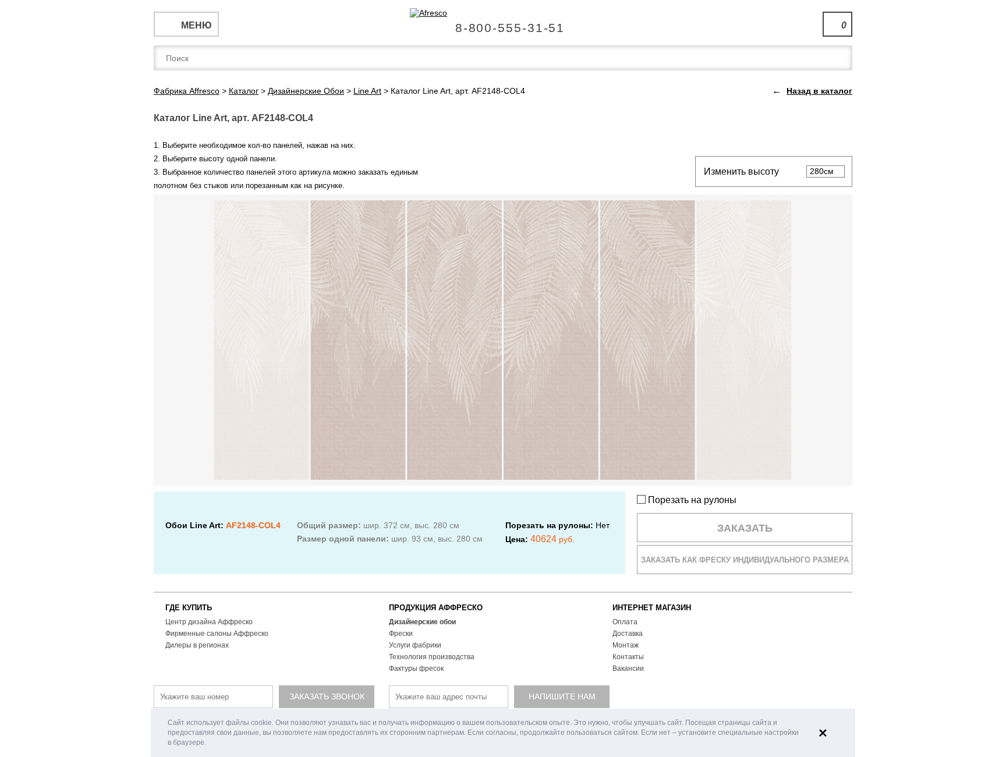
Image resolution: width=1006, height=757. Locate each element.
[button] (209, 743)
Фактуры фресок (416, 668)
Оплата (624, 622)
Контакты (628, 657)
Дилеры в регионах (197, 645)
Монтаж (625, 645)
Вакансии (628, 668)
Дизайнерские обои (422, 622)
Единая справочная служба (503, 23)
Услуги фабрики (415, 645)
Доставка (627, 633)
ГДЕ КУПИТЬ (188, 607)
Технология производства (431, 657)
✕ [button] (823, 733)
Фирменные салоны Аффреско (216, 633)
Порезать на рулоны (691, 500)
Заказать (745, 528)
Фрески (401, 633)
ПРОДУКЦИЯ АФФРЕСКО (436, 607)
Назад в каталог (819, 90)
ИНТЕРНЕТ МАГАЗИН (651, 607)
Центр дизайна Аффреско (209, 622)
